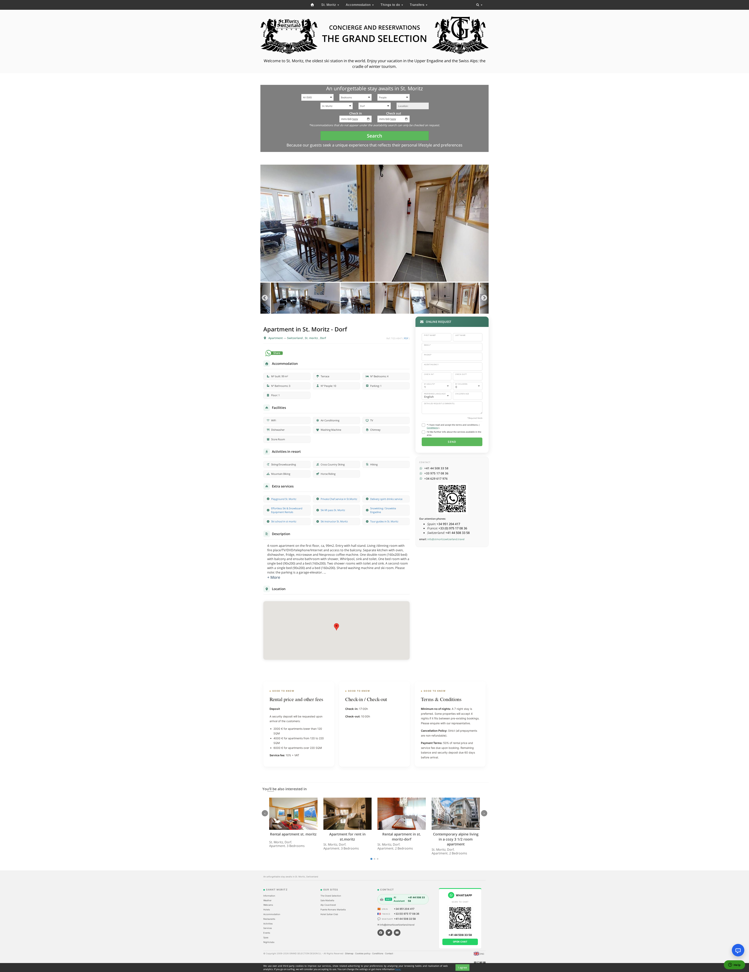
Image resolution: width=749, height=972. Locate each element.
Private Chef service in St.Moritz (339, 499)
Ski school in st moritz (283, 521)
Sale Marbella (327, 900)
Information (269, 895)
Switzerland (295, 338)
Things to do (391, 4)
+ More (273, 577)
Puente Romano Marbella (333, 909)
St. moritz (312, 338)
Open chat (460, 941)
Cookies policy (363, 953)
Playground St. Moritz (283, 499)
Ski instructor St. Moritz (334, 521)
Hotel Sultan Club (329, 914)
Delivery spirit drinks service (386, 499)
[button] (336, 626)
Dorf (323, 338)
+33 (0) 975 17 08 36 (406, 913)
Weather (267, 900)
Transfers (417, 4)
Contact (389, 953)
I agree (462, 967)
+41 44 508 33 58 (405, 918)
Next (484, 298)
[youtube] (397, 932)
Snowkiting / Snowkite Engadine (383, 510)
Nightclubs (268, 942)
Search (374, 135)
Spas (265, 937)
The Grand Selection (330, 895)
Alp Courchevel (328, 905)
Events (266, 932)
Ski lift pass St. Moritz (333, 510)
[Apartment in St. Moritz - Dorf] (374, 223)
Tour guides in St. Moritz (384, 521)
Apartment (276, 338)
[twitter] (389, 932)
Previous (264, 298)
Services (267, 928)
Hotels (266, 909)
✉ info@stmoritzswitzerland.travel (395, 924)
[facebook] (380, 932)
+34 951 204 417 (404, 908)
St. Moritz (329, 4)
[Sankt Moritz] (312, 5)
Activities (268, 923)
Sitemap (349, 953)
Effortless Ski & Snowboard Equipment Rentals (286, 510)
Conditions (432, 427)
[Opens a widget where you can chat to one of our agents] (734, 965)
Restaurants (269, 919)
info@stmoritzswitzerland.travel (445, 539)
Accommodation (359, 4)
